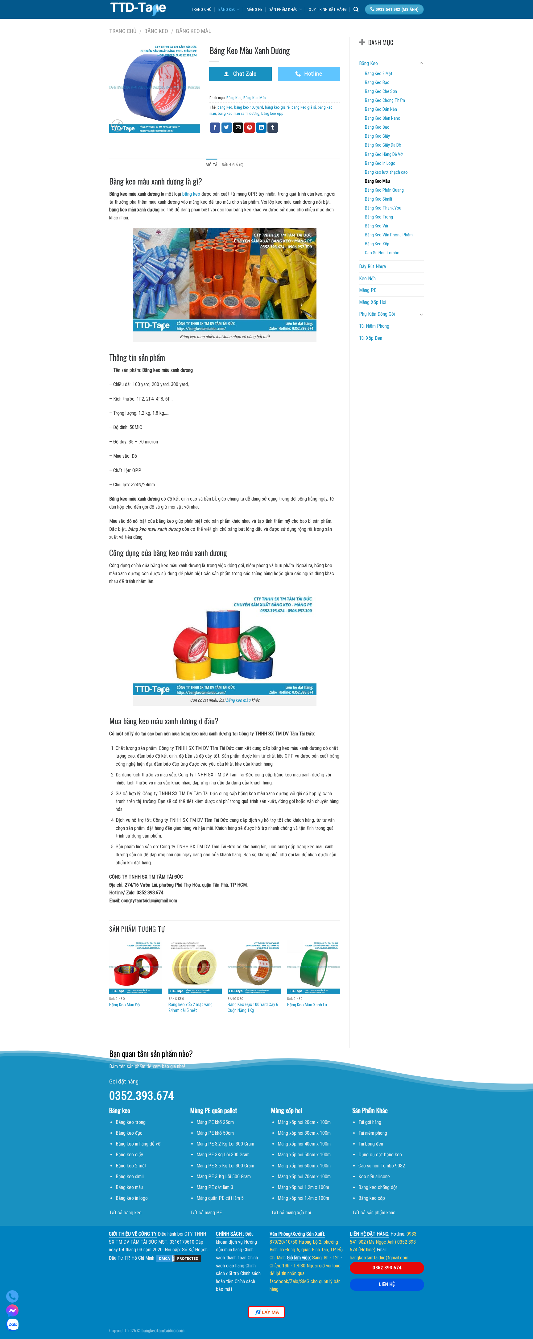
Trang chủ (201, 9)
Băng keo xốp (371, 1198)
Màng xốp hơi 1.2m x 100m (303, 1187)
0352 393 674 (387, 1267)
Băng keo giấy (129, 1155)
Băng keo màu (129, 1187)
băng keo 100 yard (248, 107)
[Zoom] (117, 125)
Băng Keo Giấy (377, 136)
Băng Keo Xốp (377, 244)
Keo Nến (367, 278)
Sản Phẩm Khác (283, 9)
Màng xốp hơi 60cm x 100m (304, 1166)
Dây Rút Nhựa (372, 266)
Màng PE (254, 9)
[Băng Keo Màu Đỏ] (136, 967)
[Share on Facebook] (215, 128)
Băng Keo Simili (378, 199)
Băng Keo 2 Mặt (379, 73)
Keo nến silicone (374, 1176)
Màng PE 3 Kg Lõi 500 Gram (223, 1176)
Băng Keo (227, 9)
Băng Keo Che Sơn (381, 91)
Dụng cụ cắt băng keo (380, 1155)
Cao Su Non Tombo (382, 253)
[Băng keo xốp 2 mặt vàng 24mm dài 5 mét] (195, 967)
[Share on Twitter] (226, 128)
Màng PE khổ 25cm (215, 1122)
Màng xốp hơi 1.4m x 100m (303, 1198)
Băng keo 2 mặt (131, 1166)
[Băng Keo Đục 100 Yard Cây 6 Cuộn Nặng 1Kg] (254, 967)
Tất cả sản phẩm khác (373, 1213)
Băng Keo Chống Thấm (385, 100)
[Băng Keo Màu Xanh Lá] (314, 967)
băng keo (224, 107)
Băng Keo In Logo (380, 163)
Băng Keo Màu (194, 31)
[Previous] (109, 989)
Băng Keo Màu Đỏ (124, 1005)
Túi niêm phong (372, 1133)
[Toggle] (421, 63)
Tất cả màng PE (206, 1213)
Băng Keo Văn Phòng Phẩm (389, 235)
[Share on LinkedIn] (261, 128)
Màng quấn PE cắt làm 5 (220, 1198)
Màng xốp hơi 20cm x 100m (304, 1122)
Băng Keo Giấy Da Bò (383, 145)
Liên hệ (387, 1284)
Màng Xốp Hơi (372, 302)
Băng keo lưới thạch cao (386, 172)
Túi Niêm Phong (374, 326)
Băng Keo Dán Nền (381, 109)
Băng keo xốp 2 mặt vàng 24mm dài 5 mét (190, 1007)
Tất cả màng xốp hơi (291, 1213)
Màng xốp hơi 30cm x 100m (304, 1133)
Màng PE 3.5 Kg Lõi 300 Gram (225, 1166)
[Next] (340, 989)
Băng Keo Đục (377, 127)
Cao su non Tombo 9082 (381, 1166)
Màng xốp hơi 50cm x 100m (304, 1155)
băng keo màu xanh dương (238, 113)
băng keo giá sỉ (303, 107)
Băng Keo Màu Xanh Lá (307, 1005)
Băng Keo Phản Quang (384, 190)
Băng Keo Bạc (377, 82)
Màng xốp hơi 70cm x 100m (304, 1176)
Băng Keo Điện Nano (382, 118)
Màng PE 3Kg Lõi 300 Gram (223, 1155)
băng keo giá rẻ (277, 107)
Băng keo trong (131, 1122)
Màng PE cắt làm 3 (214, 1187)
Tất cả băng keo (125, 1213)
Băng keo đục (129, 1133)
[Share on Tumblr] (272, 128)
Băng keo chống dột (378, 1187)
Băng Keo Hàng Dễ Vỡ (384, 154)
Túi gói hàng (369, 1122)
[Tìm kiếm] (355, 9)
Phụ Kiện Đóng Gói (377, 314)
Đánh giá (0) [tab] (233, 164)
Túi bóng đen (370, 1144)
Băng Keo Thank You (383, 208)
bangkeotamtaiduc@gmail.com (379, 1258)
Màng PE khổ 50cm (215, 1133)
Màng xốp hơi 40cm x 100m (304, 1144)
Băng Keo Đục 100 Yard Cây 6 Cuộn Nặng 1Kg (253, 1007)
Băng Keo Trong (379, 217)
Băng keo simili (130, 1176)
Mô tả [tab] (211, 164)
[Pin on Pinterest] (249, 128)
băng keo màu (238, 700)
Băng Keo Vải (376, 226)
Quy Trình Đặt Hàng (328, 9)
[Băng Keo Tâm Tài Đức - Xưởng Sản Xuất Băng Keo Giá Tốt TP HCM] (138, 9)
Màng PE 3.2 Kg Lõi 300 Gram (225, 1144)
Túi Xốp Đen (370, 338)
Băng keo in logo (132, 1198)
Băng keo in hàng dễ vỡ (138, 1144)
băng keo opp (272, 113)
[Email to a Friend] (238, 128)
